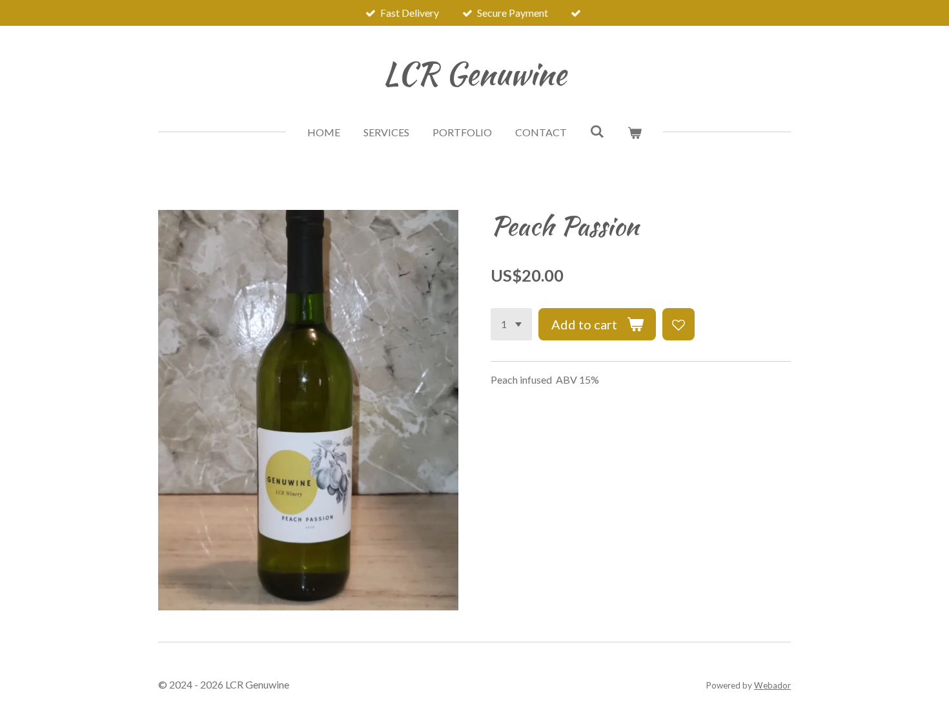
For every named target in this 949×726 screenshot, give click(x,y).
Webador (772, 685)
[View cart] (634, 132)
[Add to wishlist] (678, 324)
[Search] (597, 130)
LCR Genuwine (474, 73)
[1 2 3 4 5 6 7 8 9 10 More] (511, 324)
